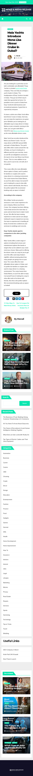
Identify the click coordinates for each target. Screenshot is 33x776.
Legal (5, 573)
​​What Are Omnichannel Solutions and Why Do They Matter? (16, 364)
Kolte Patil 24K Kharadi (10, 654)
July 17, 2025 (10, 731)
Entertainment (7, 499)
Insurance (6, 555)
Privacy (5, 592)
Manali (18, 56)
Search (6, 397)
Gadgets (6, 518)
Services (6, 605)
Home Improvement (9, 545)
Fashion (5, 504)
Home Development (9, 541)
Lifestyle (6, 578)
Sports (5, 610)
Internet (5, 564)
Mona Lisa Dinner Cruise (21, 131)
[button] (26, 19)
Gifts (4, 532)
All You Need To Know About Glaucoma (16, 423)
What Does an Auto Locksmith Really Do (16, 435)
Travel (5, 629)
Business (10, 29)
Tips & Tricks (7, 624)
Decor (5, 485)
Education (6, 495)
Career (5, 462)
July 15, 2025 (10, 750)
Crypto (5, 481)
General (5, 527)
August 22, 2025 (11, 691)
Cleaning (6, 476)
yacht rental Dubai (21, 88)
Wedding (6, 633)
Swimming (6, 615)
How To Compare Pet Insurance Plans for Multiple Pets (23, 305)
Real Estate (7, 596)
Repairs (5, 601)
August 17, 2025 (11, 711)
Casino (5, 467)
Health (5, 536)
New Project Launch (9, 659)
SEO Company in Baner (11, 650)
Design (5, 490)
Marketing (13, 359)
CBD (4, 472)
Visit (16, 293)
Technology (7, 619)
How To (5, 550)
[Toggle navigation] (30, 19)
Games (5, 522)
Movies (5, 587)
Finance (5, 509)
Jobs (4, 569)
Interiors (5, 559)
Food (5, 513)
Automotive (6, 453)
